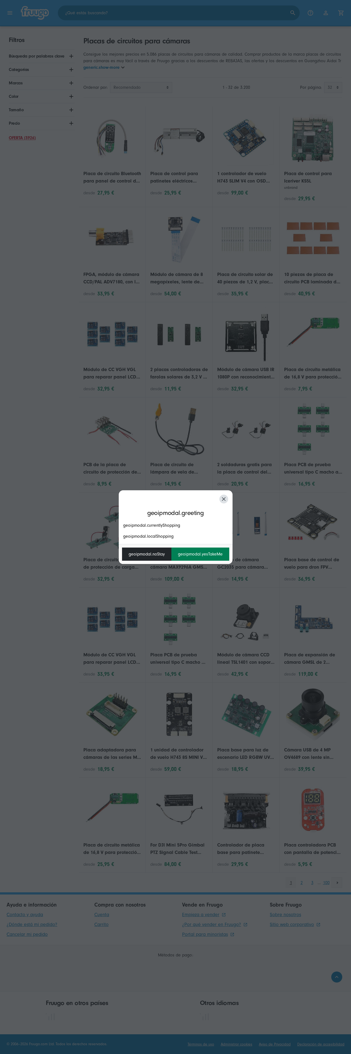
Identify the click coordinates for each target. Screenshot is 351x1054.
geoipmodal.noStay (147, 554)
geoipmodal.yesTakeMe (200, 554)
